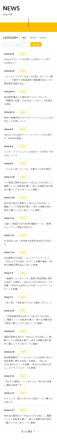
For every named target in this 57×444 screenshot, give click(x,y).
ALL (24, 37)
